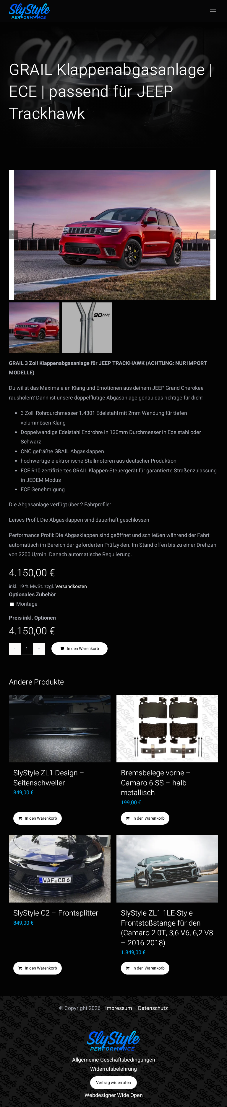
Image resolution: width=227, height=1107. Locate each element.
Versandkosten (71, 586)
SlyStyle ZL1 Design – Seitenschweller (49, 777)
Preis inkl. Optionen (32, 618)
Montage (27, 604)
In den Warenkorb (83, 649)
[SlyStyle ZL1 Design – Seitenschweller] (60, 729)
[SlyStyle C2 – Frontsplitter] (60, 869)
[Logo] (29, 6)
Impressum (118, 1008)
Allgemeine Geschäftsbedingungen (113, 1060)
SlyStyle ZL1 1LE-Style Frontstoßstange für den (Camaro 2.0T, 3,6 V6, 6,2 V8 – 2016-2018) (167, 928)
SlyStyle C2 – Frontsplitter (55, 913)
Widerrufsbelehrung (113, 1069)
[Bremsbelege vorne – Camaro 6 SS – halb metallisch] (167, 729)
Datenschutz (153, 1008)
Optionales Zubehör (32, 595)
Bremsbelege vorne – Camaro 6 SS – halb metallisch (156, 782)
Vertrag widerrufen (113, 1083)
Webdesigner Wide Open (114, 1095)
